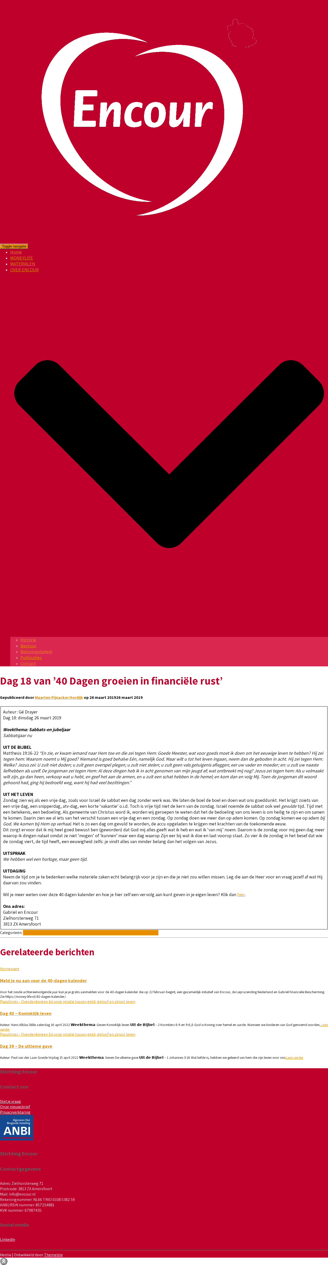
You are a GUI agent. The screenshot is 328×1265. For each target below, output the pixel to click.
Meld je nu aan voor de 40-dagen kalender (43, 980)
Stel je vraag (10, 1101)
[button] (169, 634)
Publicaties (31, 657)
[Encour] (144, 240)
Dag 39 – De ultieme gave (26, 1046)
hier (241, 894)
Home (16, 252)
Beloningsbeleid (36, 652)
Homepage (9, 968)
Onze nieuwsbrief (15, 1107)
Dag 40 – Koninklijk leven (26, 1013)
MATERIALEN (22, 264)
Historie (28, 640)
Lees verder (294, 1057)
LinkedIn (7, 1239)
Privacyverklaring (15, 1112)
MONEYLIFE (21, 258)
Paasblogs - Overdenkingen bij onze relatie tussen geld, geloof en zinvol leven (90, 932)
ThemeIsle (53, 1255)
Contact (28, 663)
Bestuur (28, 646)
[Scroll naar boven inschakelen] (3, 1261)
